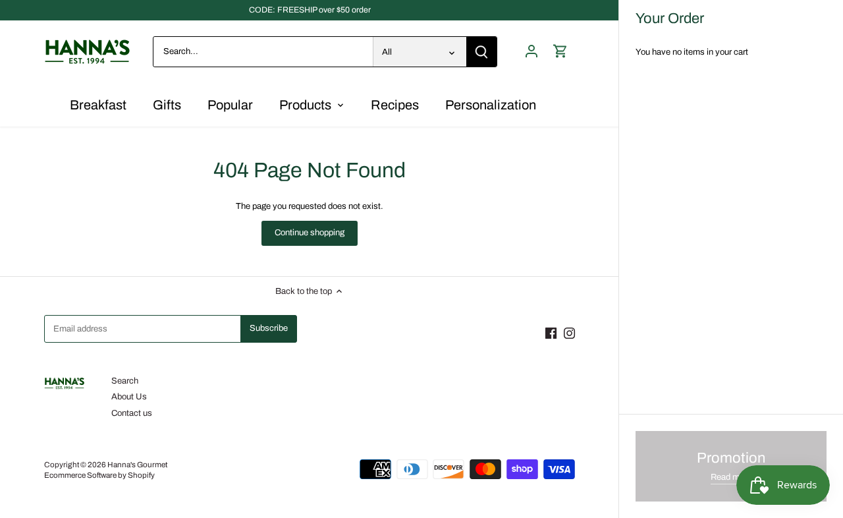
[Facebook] (677, 455)
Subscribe (791, 417)
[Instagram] (695, 455)
